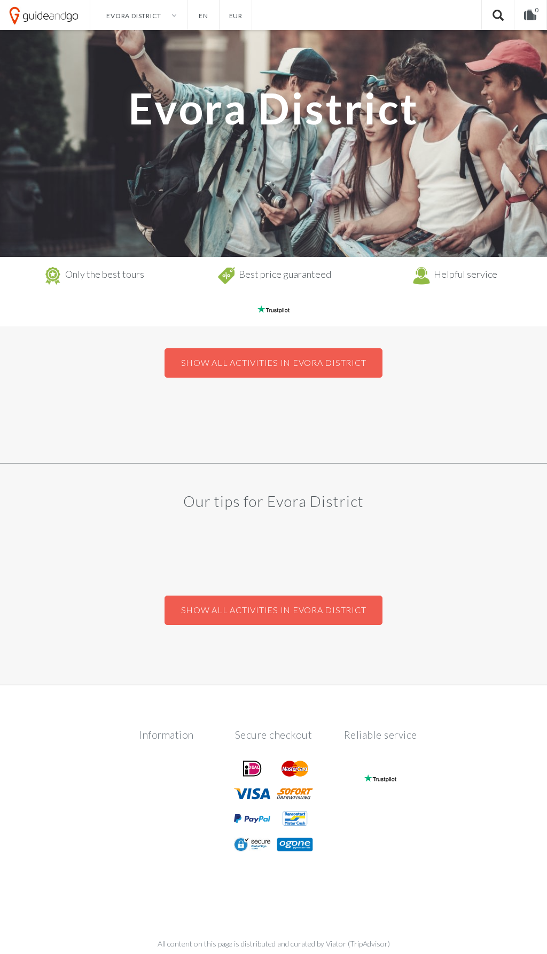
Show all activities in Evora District (273, 362)
